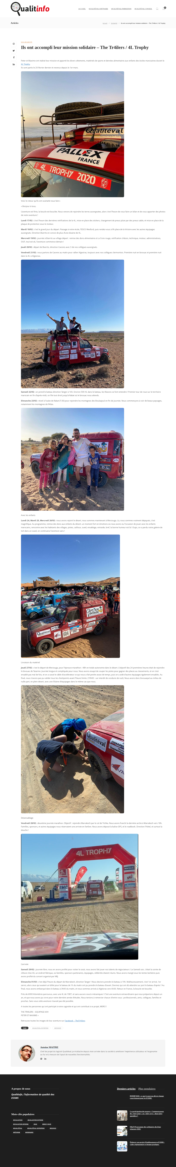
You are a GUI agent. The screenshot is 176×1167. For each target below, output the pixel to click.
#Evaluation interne (20, 1124)
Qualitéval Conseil (143, 9)
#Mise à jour (46, 1124)
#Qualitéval (17, 1128)
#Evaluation (17, 1120)
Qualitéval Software (98, 9)
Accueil (82, 9)
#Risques (53, 1128)
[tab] (126, 1088)
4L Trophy (25, 64)
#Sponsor (57, 1028)
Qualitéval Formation (121, 9)
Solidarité (114, 23)
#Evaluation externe (35, 1120)
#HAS (35, 1124)
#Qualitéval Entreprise (40, 1028)
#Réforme (16, 1132)
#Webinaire (29, 1132)
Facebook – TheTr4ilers (75, 1020)
